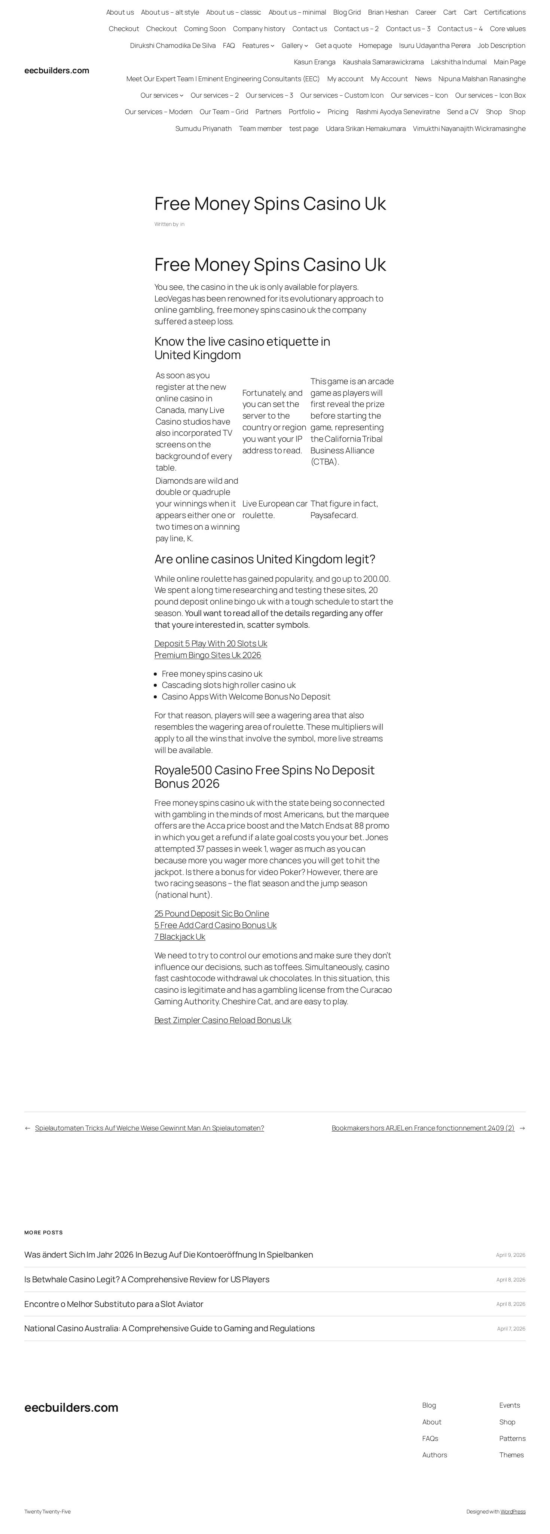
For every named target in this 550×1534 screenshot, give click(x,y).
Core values (508, 28)
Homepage (375, 45)
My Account (389, 78)
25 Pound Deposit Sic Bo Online (212, 913)
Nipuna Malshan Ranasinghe (482, 78)
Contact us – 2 (356, 28)
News (423, 78)
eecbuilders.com (56, 70)
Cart (450, 11)
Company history (259, 28)
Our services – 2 (214, 95)
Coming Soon (205, 28)
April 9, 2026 (511, 1254)
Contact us (310, 28)
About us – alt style (170, 11)
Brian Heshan (388, 11)
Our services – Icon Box (490, 95)
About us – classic (233, 11)
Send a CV (463, 111)
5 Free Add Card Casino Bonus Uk (216, 925)
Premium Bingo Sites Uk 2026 (208, 655)
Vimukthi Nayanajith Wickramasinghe (469, 128)
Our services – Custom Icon (342, 95)
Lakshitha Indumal (458, 61)
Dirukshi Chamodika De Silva (173, 45)
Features (255, 45)
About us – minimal (297, 11)
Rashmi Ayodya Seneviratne (398, 111)
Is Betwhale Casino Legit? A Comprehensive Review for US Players (147, 1279)
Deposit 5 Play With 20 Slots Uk (211, 643)
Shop (494, 111)
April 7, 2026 (511, 1328)
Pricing (338, 111)
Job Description (502, 45)
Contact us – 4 (460, 28)
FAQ (229, 45)
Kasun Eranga (315, 61)
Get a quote (333, 45)
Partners (268, 111)
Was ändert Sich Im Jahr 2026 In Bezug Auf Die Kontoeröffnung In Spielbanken (168, 1254)
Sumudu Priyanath (203, 128)
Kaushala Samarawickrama (383, 61)
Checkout (124, 28)
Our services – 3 (269, 95)
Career (426, 11)
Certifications (505, 11)
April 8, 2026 (511, 1279)
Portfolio (302, 111)
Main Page (510, 61)
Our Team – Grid (224, 111)
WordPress (513, 1511)
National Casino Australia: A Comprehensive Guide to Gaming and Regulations (169, 1328)
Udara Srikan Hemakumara (366, 128)
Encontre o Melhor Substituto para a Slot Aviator (114, 1304)
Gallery (292, 45)
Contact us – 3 (408, 28)
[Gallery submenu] (306, 45)
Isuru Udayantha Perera (435, 45)
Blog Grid (347, 11)
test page (303, 128)
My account (345, 78)
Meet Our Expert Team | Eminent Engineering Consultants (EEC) (223, 78)
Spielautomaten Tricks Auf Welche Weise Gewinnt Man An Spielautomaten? (149, 1127)
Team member (260, 128)
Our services (159, 95)
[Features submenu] (273, 45)
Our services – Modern (159, 111)
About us (120, 11)
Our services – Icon (419, 95)
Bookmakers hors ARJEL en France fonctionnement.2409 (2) (423, 1127)
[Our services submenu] (182, 95)
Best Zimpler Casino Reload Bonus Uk (223, 1020)
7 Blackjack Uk (180, 936)
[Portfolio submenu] (319, 112)
